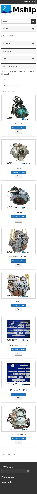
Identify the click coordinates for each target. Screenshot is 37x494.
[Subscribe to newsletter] (28, 471)
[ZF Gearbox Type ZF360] (18, 330)
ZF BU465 (18, 168)
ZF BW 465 (18, 212)
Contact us (27, 1)
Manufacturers (10, 51)
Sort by (3, 86)
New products (10, 66)
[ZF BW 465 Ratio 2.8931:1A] (18, 241)
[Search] (33, 21)
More (2, 82)
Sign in (33, 1)
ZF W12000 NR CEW (18, 434)
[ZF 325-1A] (18, 108)
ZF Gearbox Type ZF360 (18, 346)
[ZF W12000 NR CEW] (18, 419)
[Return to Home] (3, 36)
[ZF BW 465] (18, 197)
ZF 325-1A (18, 124)
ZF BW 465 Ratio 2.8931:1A (18, 257)
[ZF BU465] (18, 152)
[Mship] (18, 9)
